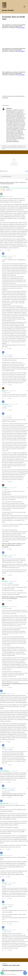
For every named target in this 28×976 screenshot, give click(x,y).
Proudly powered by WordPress (9, 974)
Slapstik (10, 906)
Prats (10, 884)
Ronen (10, 258)
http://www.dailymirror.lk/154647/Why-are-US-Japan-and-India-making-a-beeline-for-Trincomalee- (13, 545)
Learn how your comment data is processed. (13, 183)
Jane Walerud (4, 803)
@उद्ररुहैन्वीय (4, 908)
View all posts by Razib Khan (12, 141)
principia (11, 583)
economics (4, 147)
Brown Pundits (8, 10)
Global (8, 147)
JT (9, 489)
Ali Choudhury (12, 790)
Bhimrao (11, 356)
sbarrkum (5, 487)
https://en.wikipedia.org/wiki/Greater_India (12, 795)
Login (26, 171)
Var (9, 392)
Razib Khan (14, 146)
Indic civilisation (13, 147)
